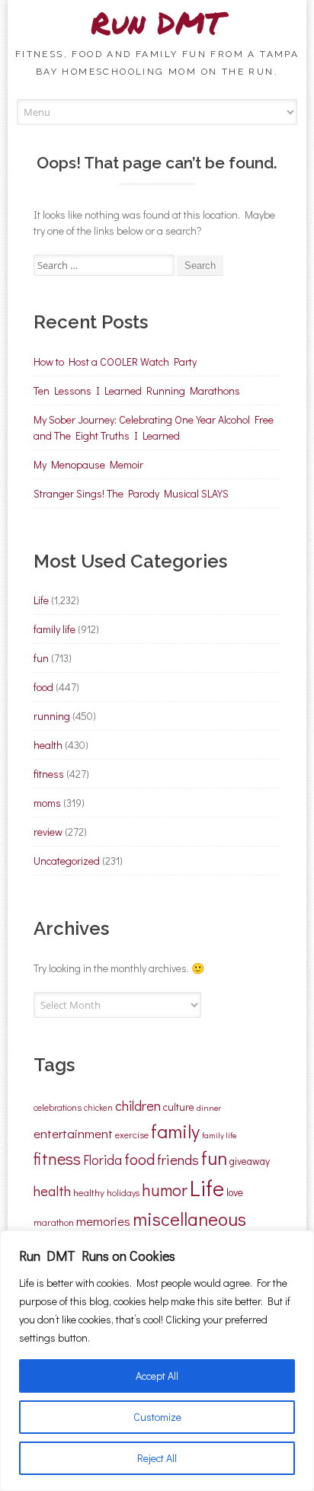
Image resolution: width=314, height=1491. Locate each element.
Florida (102, 1160)
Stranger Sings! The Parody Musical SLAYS (131, 493)
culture (178, 1107)
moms (47, 802)
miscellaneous (189, 1218)
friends (178, 1159)
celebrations (58, 1107)
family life (54, 629)
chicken (98, 1107)
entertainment (73, 1133)
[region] (157, 1360)
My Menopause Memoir (88, 464)
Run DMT (157, 22)
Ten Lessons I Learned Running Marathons (137, 390)
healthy (88, 1191)
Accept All (157, 1375)
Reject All (157, 1458)
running (52, 716)
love (234, 1192)
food (43, 687)
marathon (54, 1222)
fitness (49, 773)
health (48, 745)
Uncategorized (67, 860)
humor (164, 1190)
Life (41, 600)
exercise (132, 1134)
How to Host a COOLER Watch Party (115, 361)
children (138, 1105)
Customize (157, 1416)
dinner (209, 1107)
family (175, 1130)
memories (103, 1220)
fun (41, 658)
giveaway (249, 1161)
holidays (123, 1192)
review (48, 831)
